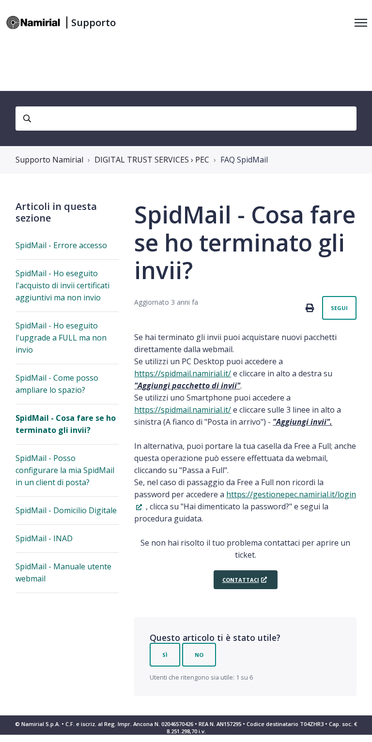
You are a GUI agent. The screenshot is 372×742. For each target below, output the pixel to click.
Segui (339, 308)
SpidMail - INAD (44, 538)
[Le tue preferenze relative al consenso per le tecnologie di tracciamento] (355, 725)
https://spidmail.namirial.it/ (182, 373)
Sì (165, 654)
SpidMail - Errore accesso (61, 245)
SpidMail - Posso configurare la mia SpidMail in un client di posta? (65, 470)
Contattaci (240, 579)
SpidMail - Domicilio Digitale (66, 510)
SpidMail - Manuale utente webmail (63, 572)
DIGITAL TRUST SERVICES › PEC (151, 159)
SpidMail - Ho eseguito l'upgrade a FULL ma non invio (61, 337)
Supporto (93, 22)
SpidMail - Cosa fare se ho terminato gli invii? (66, 424)
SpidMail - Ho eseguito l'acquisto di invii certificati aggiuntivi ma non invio (62, 285)
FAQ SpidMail (244, 159)
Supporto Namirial (49, 159)
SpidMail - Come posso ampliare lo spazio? (57, 383)
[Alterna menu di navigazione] (361, 23)
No (199, 654)
